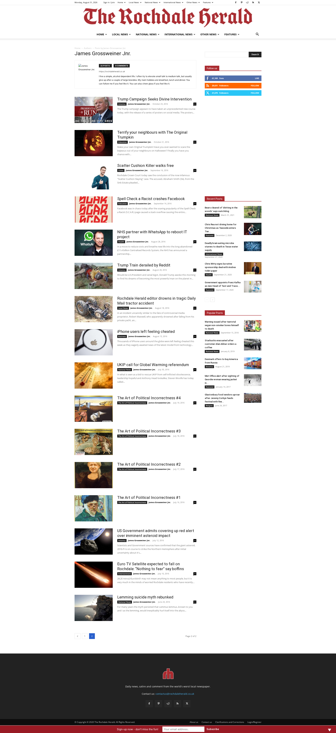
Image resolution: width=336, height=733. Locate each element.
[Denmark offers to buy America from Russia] (252, 363)
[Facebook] (235, 2)
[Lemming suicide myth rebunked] (94, 608)
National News (151, 2)
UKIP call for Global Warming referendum (153, 365)
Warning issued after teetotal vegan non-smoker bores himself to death (222, 325)
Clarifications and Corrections (229, 722)
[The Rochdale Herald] (168, 17)
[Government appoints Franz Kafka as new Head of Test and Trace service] (252, 287)
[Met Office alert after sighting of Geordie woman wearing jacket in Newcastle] (252, 380)
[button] (257, 34)
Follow (255, 85)
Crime (120, 170)
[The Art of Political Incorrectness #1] (94, 508)
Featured (209, 235)
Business (122, 336)
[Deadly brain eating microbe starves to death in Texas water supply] (252, 246)
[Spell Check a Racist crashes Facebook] (94, 209)
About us (194, 722)
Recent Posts (214, 198)
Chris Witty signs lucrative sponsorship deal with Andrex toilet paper (220, 267)
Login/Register (254, 722)
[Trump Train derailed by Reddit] (94, 276)
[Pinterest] (241, 2)
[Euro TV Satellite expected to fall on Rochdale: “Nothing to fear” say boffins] (94, 575)
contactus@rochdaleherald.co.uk (175, 693)
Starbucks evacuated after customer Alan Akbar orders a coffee (220, 344)
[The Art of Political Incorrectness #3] (94, 442)
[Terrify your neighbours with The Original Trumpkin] (94, 143)
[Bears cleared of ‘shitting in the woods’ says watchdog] (252, 212)
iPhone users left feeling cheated (146, 331)
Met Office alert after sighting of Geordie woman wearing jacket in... (222, 379)
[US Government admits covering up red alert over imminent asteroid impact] (94, 541)
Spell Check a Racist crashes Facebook (151, 199)
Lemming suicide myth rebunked (145, 597)
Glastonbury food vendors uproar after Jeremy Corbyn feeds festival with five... (222, 398)
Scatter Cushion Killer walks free (145, 165)
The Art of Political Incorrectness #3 (149, 431)
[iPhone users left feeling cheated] (94, 342)
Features (207, 2)
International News (172, 2)
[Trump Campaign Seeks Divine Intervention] (94, 110)
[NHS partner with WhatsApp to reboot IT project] (94, 243)
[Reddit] (247, 2)
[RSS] (253, 2)
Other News (192, 2)
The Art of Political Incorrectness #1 (149, 497)
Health (121, 241)
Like (257, 78)
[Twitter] (258, 2)
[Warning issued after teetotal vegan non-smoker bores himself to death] (252, 326)
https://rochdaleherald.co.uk (112, 71)
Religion (209, 405)
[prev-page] (77, 636)
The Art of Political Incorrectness (132, 403)
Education (122, 142)
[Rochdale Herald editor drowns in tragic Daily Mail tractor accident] (94, 309)
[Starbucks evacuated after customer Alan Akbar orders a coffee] (252, 345)
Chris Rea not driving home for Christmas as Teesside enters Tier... (220, 228)
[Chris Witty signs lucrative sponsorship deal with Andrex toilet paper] (252, 268)
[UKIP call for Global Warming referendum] (94, 375)
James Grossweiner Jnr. (139, 104)
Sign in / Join (109, 2)
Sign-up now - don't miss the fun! (137, 729)
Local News (134, 2)
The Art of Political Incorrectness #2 (149, 464)
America (121, 104)
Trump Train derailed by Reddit (143, 265)
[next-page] (212, 300)
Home (120, 2)
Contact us (207, 722)
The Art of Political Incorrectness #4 (149, 398)
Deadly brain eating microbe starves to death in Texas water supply (221, 246)
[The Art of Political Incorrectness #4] (94, 409)
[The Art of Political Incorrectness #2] (94, 475)
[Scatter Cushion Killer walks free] (94, 176)
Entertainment (124, 573)
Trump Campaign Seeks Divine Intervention (154, 99)
